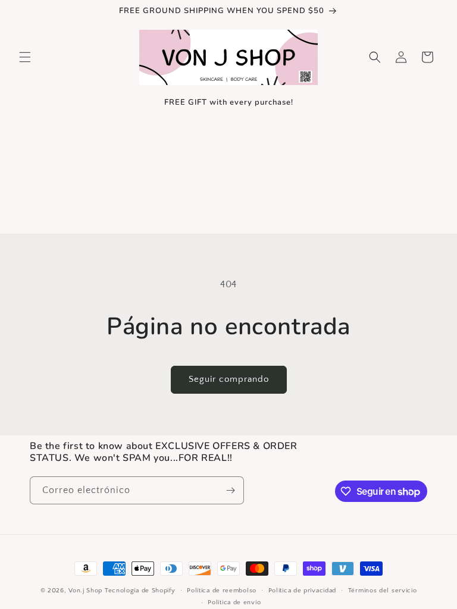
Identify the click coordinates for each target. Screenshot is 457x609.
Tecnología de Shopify (140, 590)
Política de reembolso (221, 590)
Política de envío (234, 602)
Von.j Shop (85, 590)
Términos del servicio (382, 590)
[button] (25, 57)
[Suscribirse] (230, 490)
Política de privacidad (302, 590)
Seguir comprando (229, 379)
